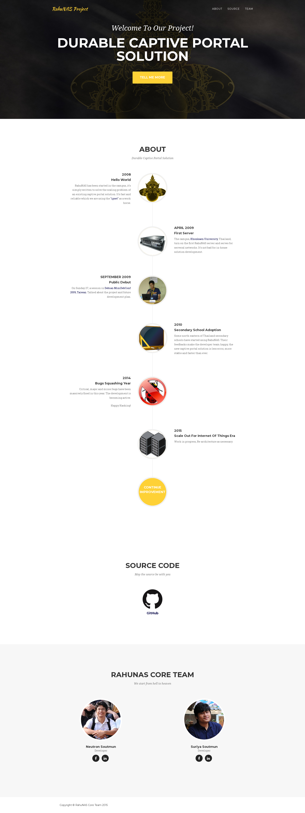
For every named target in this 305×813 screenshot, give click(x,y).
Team (249, 8)
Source (234, 8)
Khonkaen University (204, 239)
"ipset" (114, 198)
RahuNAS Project (70, 8)
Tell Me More (152, 77)
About (217, 8)
